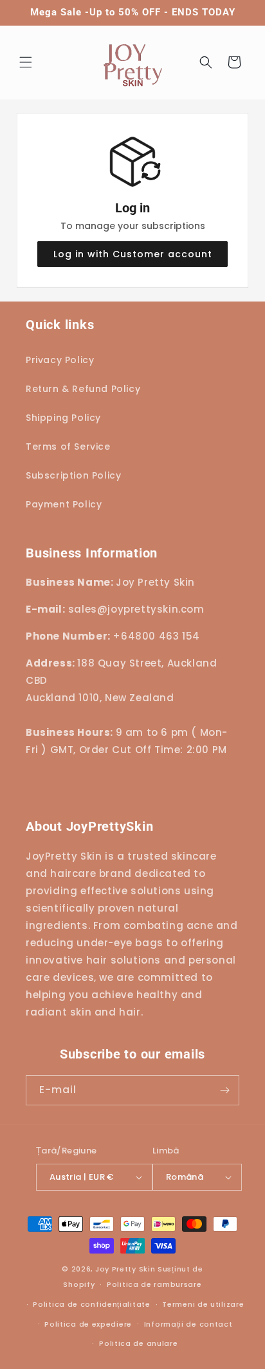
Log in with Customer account (132, 254)
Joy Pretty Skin (125, 1269)
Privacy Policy (60, 359)
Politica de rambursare (154, 1284)
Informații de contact (188, 1324)
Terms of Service (68, 446)
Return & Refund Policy (83, 388)
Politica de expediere (88, 1324)
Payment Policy (64, 504)
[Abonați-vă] (224, 1090)
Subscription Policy (73, 475)
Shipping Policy (63, 417)
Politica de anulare (138, 1343)
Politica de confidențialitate (91, 1304)
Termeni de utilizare (203, 1304)
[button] (26, 62)
